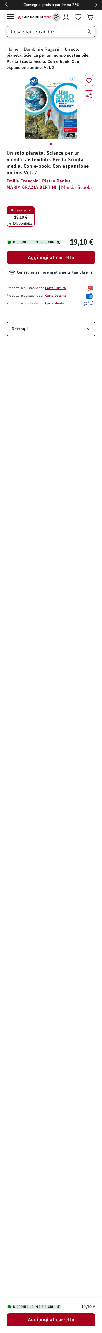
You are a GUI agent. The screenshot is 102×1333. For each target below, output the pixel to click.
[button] (89, 95)
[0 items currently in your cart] (90, 17)
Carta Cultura (55, 288)
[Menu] (11, 17)
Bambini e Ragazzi (41, 49)
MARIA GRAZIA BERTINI (32, 187)
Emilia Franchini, (24, 181)
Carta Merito (54, 303)
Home (13, 49)
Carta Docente (55, 295)
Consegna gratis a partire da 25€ (51, 4)
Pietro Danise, (57, 181)
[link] (56, 17)
